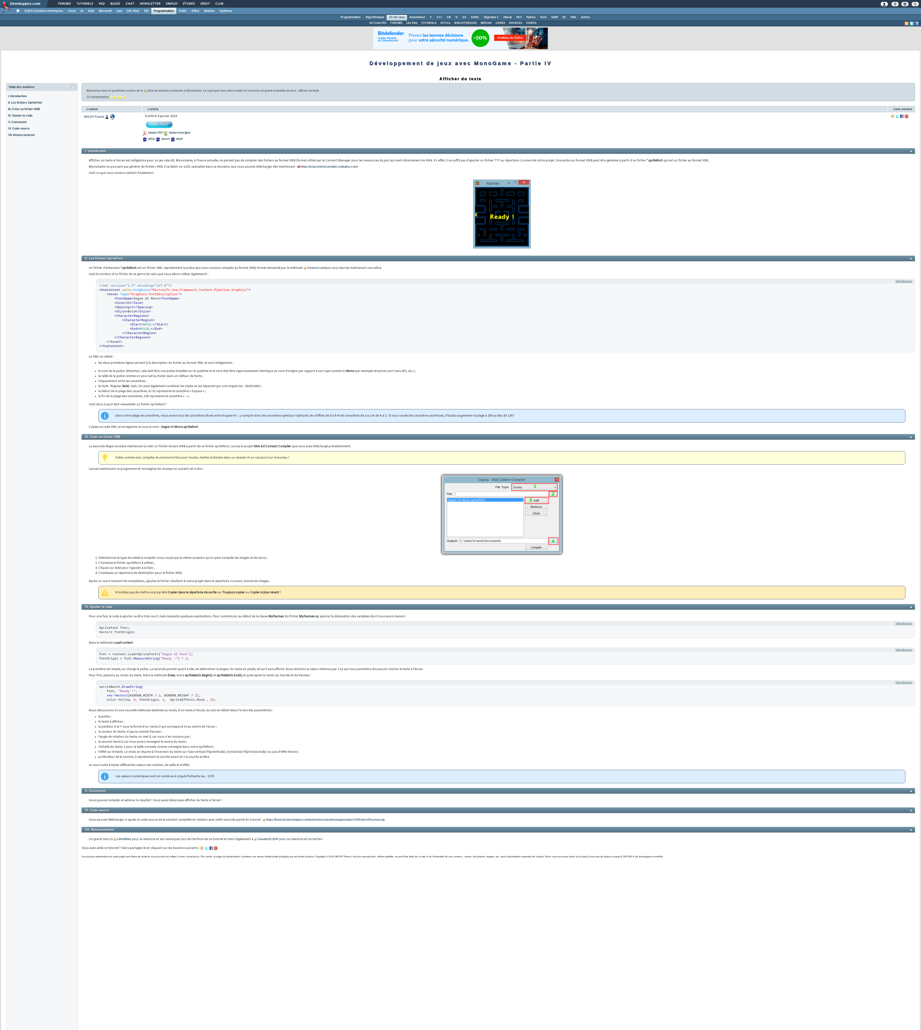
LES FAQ (411, 23)
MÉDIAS (486, 23)
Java (119, 11)
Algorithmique (375, 17)
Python (531, 17)
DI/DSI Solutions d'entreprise (43, 11)
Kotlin (475, 17)
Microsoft (105, 11)
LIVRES (500, 23)
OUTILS (445, 23)
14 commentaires (98, 97)
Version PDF (155, 133)
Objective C (491, 17)
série (150, 90)
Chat (129, 4)
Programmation (164, 11)
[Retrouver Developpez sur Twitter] (912, 23)
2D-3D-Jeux (397, 17)
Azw (163, 139)
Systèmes (225, 11)
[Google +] (906, 116)
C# (449, 17)
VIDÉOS (531, 23)
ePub (151, 139)
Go (464, 17)
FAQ (101, 4)
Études (188, 4)
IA (81, 11)
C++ (439, 17)
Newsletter (149, 4)
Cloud (72, 11)
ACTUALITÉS (377, 23)
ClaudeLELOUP (267, 839)
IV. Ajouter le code (20, 115)
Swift (554, 17)
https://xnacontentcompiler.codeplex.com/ (329, 166)
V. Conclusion (17, 122)
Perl (519, 17)
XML (573, 17)
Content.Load (316, 268)
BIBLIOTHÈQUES (465, 23)
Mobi (179, 139)
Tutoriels (84, 4)
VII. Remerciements (21, 135)
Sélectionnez (903, 281)
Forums (64, 4)
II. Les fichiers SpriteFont (25, 102)
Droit (205, 4)
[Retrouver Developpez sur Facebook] (917, 23)
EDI (146, 11)
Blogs (115, 4)
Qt (564, 17)
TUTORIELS (429, 23)
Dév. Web (133, 11)
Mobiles (209, 11)
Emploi (171, 4)
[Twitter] (897, 116)
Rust (543, 17)
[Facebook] (902, 116)
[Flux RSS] (907, 23)
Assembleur (417, 17)
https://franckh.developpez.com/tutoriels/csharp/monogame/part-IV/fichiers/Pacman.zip (325, 819)
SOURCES (515, 23)
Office (195, 11)
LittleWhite (124, 839)
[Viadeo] (893, 116)
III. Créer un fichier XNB (24, 109)
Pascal (507, 17)
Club (219, 4)
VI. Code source (19, 128)
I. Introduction (17, 96)
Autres (585, 17)
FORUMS (396, 23)
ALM (91, 11)
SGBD (183, 11)
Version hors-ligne (179, 133)
